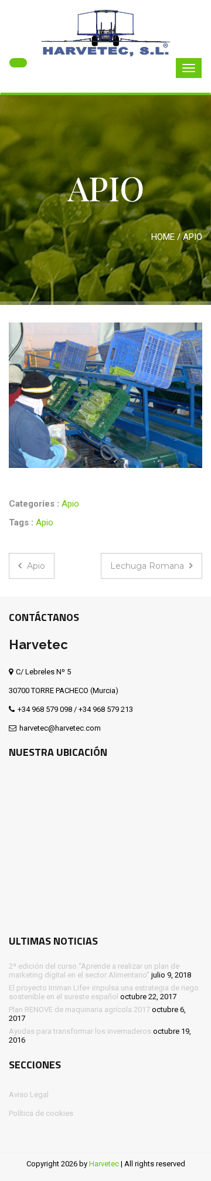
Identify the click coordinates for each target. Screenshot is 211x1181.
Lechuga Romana (148, 566)
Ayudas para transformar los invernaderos (80, 1031)
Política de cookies (41, 1113)
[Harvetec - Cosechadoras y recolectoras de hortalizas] (105, 31)
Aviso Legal (29, 1094)
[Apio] (105, 395)
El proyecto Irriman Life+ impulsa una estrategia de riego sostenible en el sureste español (104, 992)
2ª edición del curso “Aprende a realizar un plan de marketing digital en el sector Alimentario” (94, 970)
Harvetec (104, 1163)
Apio (70, 503)
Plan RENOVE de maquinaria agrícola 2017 (79, 1009)
